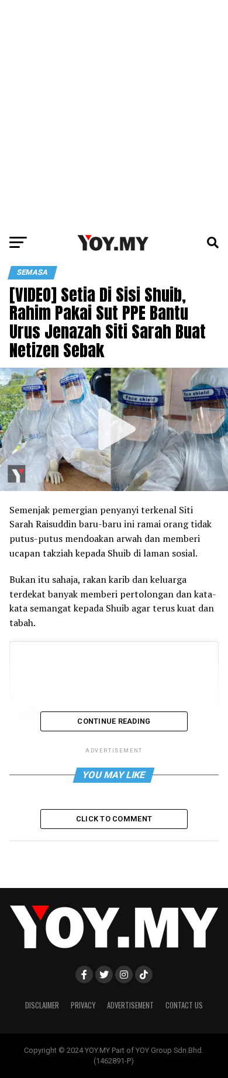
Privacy (83, 1005)
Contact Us (184, 1005)
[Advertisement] (114, 114)
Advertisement (130, 1005)
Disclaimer (42, 1005)
